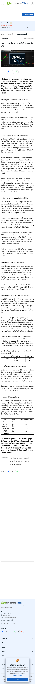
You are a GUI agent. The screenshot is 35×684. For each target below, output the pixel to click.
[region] (17, 9)
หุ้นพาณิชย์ (12, 461)
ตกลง (17, 679)
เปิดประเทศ (27, 461)
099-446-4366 (6, 615)
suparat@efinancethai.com (10, 617)
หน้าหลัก (3, 34)
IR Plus (3, 656)
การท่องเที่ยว (12, 464)
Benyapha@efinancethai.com (10, 624)
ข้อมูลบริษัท (4, 638)
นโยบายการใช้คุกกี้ (17, 675)
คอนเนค (4, 651)
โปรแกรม (4, 643)
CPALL (11, 458)
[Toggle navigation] (2, 3)
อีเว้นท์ (3, 647)
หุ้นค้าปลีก (18, 461)
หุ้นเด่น (20, 458)
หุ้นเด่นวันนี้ (26, 458)
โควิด (22, 461)
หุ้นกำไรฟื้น (18, 464)
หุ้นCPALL (16, 458)
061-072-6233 (6, 622)
